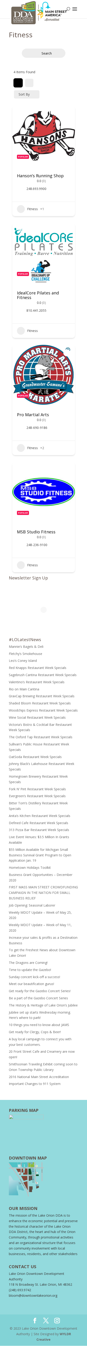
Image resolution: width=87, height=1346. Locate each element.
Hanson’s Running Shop (40, 175)
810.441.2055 (36, 310)
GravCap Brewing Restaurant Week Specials (41, 696)
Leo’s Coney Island (23, 660)
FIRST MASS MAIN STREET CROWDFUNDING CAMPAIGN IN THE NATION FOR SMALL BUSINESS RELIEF (43, 892)
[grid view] (18, 82)
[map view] (29, 82)
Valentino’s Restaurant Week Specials (36, 682)
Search (47, 53)
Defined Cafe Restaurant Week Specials (38, 823)
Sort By (24, 94)
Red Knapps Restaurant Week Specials (37, 668)
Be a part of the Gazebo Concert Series (38, 998)
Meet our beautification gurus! (32, 984)
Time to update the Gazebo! (30, 970)
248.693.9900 (36, 189)
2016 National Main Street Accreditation (39, 1077)
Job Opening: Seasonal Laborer (32, 905)
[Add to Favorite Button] (66, 113)
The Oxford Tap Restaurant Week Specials (40, 737)
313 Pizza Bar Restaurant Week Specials (39, 830)
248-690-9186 (36, 428)
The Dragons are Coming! (28, 962)
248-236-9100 (36, 545)
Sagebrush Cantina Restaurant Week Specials (43, 675)
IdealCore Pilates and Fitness (38, 295)
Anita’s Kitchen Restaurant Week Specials (39, 816)
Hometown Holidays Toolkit (30, 867)
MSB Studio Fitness (36, 532)
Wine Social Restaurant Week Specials (37, 717)
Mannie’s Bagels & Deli (26, 646)
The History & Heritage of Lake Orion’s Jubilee (43, 1005)
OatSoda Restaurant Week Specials (35, 757)
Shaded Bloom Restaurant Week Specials (40, 703)
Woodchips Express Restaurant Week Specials (43, 710)
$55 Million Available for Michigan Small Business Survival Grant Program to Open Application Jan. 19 (40, 855)
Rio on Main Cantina (24, 689)
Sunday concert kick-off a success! (35, 977)
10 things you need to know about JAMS (39, 1025)
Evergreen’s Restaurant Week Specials (37, 796)
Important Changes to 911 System (35, 1083)
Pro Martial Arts (33, 414)
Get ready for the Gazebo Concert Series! (40, 991)
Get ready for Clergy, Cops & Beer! (35, 1032)
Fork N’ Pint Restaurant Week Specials (37, 789)
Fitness (32, 209)
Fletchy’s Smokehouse (25, 653)
